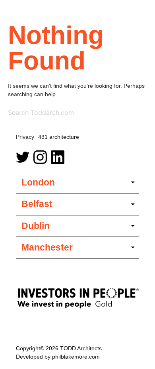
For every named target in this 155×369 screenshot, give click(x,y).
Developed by (58, 356)
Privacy (25, 137)
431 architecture (58, 137)
